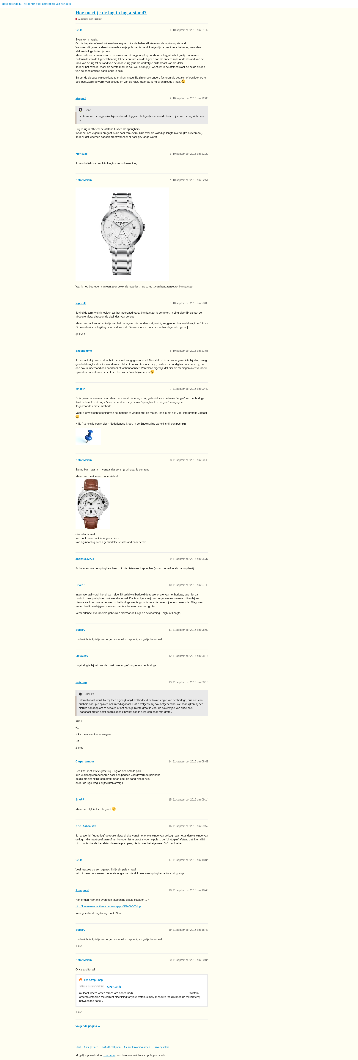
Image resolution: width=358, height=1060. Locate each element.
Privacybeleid (161, 1046)
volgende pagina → (88, 1026)
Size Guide (114, 987)
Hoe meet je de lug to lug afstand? (111, 12)
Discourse (109, 1055)
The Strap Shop (93, 979)
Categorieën (91, 1046)
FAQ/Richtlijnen (111, 1046)
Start (78, 1046)
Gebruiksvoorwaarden (137, 1046)
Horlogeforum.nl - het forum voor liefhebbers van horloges (36, 3)
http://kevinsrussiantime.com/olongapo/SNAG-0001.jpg (109, 906)
